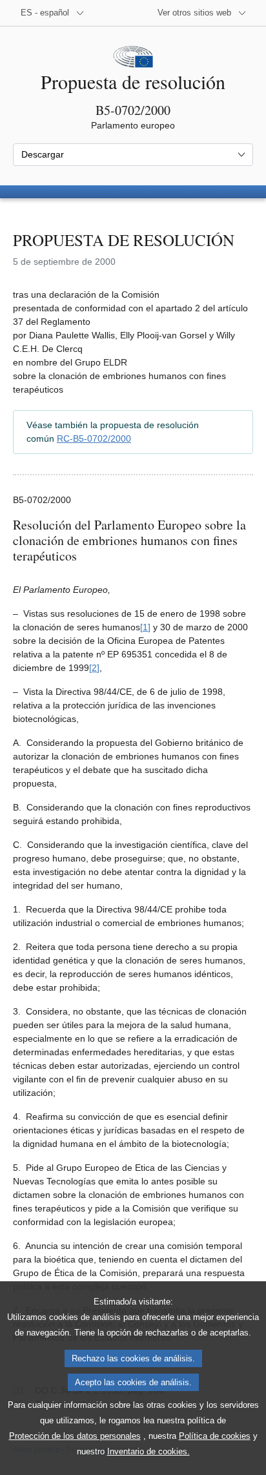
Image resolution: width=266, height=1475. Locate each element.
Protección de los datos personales (75, 1436)
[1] (145, 627)
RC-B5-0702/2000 (94, 438)
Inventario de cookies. (148, 1451)
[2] (94, 668)
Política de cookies (215, 1436)
